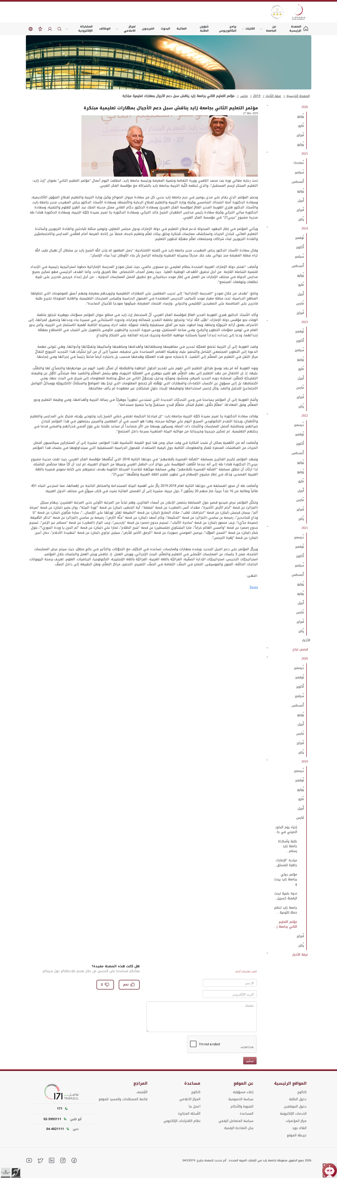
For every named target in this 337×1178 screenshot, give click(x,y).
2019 (256, 96)
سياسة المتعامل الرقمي (235, 1121)
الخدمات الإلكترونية (293, 1113)
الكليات (250, 28)
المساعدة (246, 1113)
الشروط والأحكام (242, 1106)
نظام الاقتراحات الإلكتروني (181, 1121)
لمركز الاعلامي (129, 28)
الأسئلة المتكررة (189, 1113)
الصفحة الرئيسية (298, 96)
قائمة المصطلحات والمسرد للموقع (123, 1099)
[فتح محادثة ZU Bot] (329, 1170)
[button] (5, 1172)
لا (102, 984)
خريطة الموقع (297, 1135)
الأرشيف (141, 1092)
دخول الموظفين (295, 1106)
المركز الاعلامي (189, 1099)
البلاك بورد (299, 1128)
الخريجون (148, 28)
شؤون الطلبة (204, 28)
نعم (126, 984)
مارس (244, 96)
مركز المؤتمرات (296, 1121)
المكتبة (182, 28)
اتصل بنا (194, 1106)
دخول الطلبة (298, 1099)
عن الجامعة (271, 28)
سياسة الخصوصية (240, 1099)
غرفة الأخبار (273, 96)
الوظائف (104, 28)
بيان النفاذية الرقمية (238, 1128)
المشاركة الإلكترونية (85, 28)
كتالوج (302, 1092)
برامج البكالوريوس (227, 28)
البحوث (165, 28)
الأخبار (306, 640)
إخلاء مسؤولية (243, 1092)
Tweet (253, 587)
